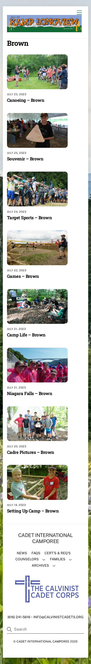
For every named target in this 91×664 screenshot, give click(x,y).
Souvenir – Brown (25, 159)
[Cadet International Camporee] (44, 30)
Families (57, 559)
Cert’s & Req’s (58, 553)
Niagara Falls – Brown (29, 393)
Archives (40, 565)
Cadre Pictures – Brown (30, 452)
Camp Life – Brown (26, 335)
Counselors (27, 559)
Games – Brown (23, 276)
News (22, 553)
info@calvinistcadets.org (58, 617)
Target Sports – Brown (29, 217)
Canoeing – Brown (25, 100)
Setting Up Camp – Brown (33, 511)
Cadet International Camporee (43, 641)
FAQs (36, 553)
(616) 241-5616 (18, 617)
